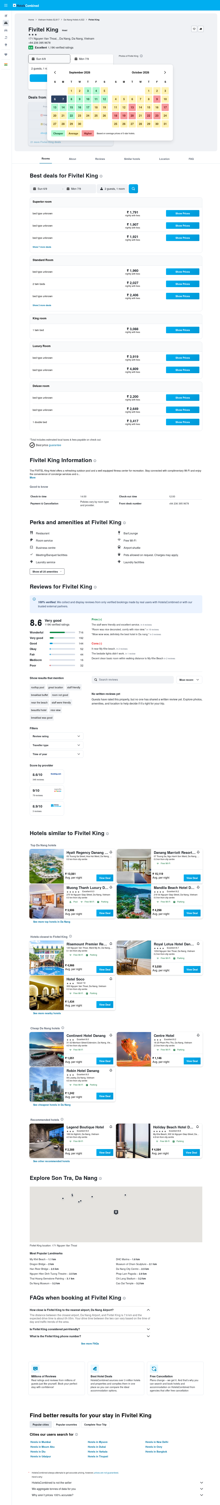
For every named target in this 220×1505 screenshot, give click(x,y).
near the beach (39, 702)
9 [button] (79, 99)
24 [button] (87, 116)
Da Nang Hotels (71, 19)
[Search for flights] (5, 15)
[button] (6, 5)
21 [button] (63, 116)
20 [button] (54, 116)
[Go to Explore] (5, 44)
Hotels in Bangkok (156, 1451)
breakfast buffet (39, 695)
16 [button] (79, 107)
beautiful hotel (38, 710)
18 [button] (96, 107)
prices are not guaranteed (106, 1472)
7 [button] (63, 99)
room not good (60, 695)
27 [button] (54, 124)
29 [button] (71, 124)
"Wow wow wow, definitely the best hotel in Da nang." (126, 634)
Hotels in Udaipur (40, 1456)
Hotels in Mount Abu (42, 1446)
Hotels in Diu (38, 1451)
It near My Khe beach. (110, 648)
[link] (51, 921)
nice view (55, 710)
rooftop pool (37, 687)
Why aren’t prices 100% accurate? (52, 1495)
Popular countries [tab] (66, 1424)
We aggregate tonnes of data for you (54, 1489)
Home (31, 19)
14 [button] (63, 107)
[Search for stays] (5, 23)
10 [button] (87, 99)
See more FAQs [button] (90, 1343)
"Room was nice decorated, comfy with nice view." (125, 629)
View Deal (105, 878)
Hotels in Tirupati (98, 1456)
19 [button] (104, 107)
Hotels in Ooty (153, 1446)
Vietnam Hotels (45, 19)
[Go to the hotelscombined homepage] (25, 5)
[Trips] (5, 54)
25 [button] (96, 116)
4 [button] (96, 91)
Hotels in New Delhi (156, 1442)
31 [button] (165, 124)
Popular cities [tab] (41, 1424)
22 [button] (71, 116)
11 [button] (96, 99)
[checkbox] (47, 777)
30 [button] (79, 124)
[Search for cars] (5, 30)
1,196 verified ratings (60, 47)
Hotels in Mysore (98, 1442)
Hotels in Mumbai (40, 1442)
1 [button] (71, 91)
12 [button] (104, 99)
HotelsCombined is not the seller (52, 1483)
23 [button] (79, 116)
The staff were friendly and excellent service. (122, 624)
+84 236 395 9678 (39, 43)
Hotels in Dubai (97, 1446)
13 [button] (54, 107)
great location (55, 687)
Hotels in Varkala (97, 1451)
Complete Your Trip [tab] (95, 1424)
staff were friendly (61, 702)
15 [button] (71, 107)
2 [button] (79, 91)
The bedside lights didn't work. (113, 653)
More (33, 477)
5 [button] (104, 91)
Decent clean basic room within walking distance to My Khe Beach (133, 658)
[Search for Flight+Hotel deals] (5, 37)
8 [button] (71, 99)
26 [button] (104, 116)
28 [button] (63, 124)
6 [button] (55, 99)
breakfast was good (41, 717)
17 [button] (87, 107)
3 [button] (88, 91)
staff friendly (73, 687)
